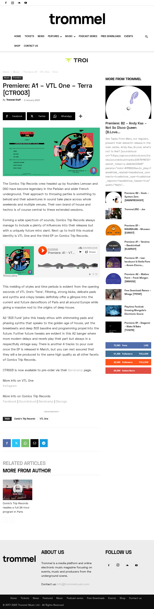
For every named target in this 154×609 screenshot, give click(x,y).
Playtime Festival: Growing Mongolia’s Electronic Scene (135, 310)
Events (128, 36)
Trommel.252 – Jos (135, 210)
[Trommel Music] (77, 18)
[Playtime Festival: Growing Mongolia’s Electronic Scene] (113, 311)
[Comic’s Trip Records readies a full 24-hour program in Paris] (17, 490)
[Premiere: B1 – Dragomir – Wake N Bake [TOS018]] (113, 327)
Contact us (31, 46)
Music (69, 36)
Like (146, 345)
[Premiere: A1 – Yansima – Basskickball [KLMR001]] (113, 246)
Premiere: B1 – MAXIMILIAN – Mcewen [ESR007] (137, 229)
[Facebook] (6, 3)
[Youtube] (26, 3)
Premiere (17, 78)
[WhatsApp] (25, 443)
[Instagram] (12, 3)
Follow (143, 353)
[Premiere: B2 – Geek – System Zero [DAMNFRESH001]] (113, 197)
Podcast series (88, 36)
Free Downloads (111, 36)
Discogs (61, 401)
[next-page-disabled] (11, 519)
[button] (146, 37)
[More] (80, 116)
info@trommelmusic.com (73, 584)
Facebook (9, 401)
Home (17, 36)
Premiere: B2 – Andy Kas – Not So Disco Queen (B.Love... (126, 128)
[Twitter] (16, 443)
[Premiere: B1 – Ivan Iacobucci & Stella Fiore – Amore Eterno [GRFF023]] (113, 262)
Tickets (29, 36)
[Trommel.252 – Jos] (113, 213)
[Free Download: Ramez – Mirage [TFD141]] (113, 294)
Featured (53, 36)
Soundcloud (27, 401)
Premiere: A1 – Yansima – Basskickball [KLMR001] (137, 245)
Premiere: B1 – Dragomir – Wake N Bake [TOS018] (137, 327)
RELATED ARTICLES (24, 463)
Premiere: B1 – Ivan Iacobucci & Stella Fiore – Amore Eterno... (137, 262)
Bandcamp (75, 370)
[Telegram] (44, 443)
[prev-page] (5, 519)
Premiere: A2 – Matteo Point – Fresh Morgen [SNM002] (137, 278)
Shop (17, 46)
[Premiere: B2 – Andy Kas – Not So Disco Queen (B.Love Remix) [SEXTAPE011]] (128, 102)
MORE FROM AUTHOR (27, 471)
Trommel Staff (13, 100)
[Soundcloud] (19, 3)
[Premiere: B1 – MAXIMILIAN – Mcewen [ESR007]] (113, 229)
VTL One (44, 419)
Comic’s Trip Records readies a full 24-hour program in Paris (16, 507)
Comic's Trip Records (24, 419)
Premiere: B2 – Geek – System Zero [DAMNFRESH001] (137, 197)
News (41, 36)
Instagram (10, 386)
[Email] (34, 443)
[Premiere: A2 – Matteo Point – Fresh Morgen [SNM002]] (113, 278)
